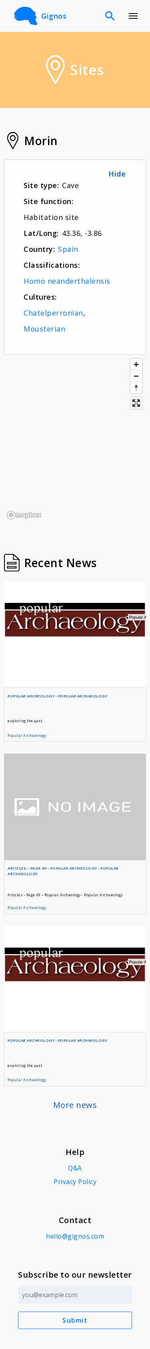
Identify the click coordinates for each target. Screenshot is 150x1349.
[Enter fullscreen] (136, 403)
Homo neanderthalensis (67, 281)
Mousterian (44, 329)
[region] (75, 438)
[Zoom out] (136, 376)
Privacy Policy (75, 1181)
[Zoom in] (136, 364)
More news (75, 1105)
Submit (75, 1320)
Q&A (75, 1168)
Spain (68, 249)
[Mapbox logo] (24, 515)
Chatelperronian (53, 313)
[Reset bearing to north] (136, 387)
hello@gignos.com (75, 1236)
